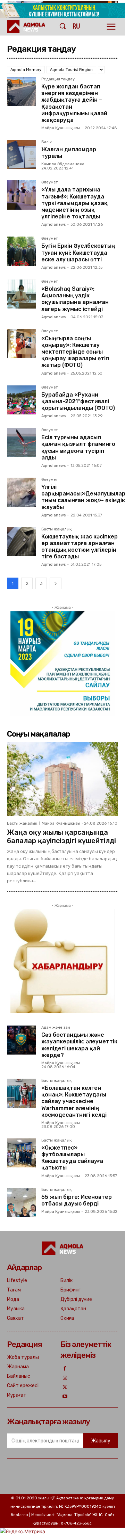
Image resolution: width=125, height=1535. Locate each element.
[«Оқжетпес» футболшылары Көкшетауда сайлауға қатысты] (21, 1152)
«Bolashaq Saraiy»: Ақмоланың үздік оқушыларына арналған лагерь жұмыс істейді (75, 298)
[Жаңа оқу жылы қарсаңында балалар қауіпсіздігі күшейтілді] (62, 779)
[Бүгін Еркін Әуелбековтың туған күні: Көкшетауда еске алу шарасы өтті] (21, 251)
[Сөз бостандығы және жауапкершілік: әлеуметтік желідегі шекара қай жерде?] (21, 1040)
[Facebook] (65, 1369)
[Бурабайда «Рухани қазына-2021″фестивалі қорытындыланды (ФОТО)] (21, 399)
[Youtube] (65, 1397)
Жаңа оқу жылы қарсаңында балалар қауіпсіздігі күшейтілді (61, 836)
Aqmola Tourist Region (71, 69)
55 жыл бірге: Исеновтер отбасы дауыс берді (76, 1200)
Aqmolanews (53, 224)
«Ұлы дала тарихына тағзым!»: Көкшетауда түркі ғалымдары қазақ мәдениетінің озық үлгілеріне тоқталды (74, 203)
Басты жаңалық (56, 529)
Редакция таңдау (58, 79)
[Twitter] (65, 1387)
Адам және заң (55, 1028)
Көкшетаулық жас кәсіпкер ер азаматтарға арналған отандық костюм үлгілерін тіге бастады (79, 546)
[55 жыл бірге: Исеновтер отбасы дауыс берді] (21, 1202)
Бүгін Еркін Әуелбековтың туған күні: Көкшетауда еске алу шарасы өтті (78, 252)
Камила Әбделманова (62, 164)
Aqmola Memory (25, 69)
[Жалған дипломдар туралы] (21, 154)
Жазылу (100, 1441)
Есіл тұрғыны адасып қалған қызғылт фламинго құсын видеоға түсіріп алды (78, 447)
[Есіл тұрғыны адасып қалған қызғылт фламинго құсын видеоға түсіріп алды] (21, 442)
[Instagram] (65, 1378)
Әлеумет (49, 182)
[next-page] (55, 583)
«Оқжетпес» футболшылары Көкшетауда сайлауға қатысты (72, 1157)
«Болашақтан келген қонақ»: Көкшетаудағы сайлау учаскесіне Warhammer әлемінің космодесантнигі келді (74, 1101)
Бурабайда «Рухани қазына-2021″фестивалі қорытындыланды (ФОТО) (78, 401)
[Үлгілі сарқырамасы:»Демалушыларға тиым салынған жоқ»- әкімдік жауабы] (21, 492)
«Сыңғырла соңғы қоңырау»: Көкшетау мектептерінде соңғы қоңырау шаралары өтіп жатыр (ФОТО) (75, 352)
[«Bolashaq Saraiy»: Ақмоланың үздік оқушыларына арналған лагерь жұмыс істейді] (21, 294)
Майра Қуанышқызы (60, 128)
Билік (46, 142)
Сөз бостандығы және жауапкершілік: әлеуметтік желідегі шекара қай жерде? (79, 1044)
